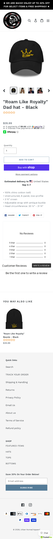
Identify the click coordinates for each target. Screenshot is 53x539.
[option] (13, 90)
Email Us (10, 405)
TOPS (8, 457)
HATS (8, 452)
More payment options (26, 174)
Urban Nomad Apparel (30, 530)
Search (9, 367)
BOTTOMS (11, 463)
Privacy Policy (13, 397)
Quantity (8, 145)
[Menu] (48, 20)
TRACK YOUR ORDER (17, 374)
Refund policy (13, 428)
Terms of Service (15, 420)
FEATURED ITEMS (15, 446)
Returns (10, 390)
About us (11, 413)
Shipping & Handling (17, 382)
